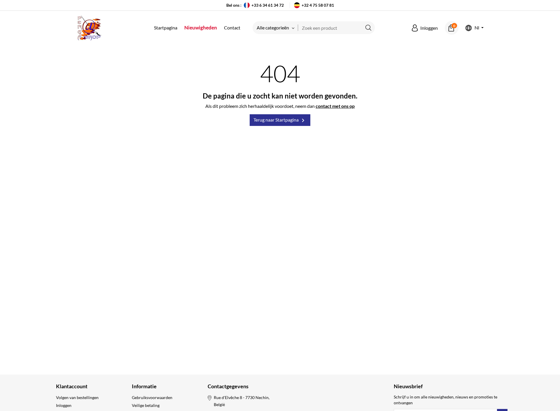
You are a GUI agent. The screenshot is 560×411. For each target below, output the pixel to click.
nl (477, 28)
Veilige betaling (146, 405)
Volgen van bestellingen (77, 397)
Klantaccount (72, 386)
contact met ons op (335, 106)
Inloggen (63, 405)
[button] (425, 28)
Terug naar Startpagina (280, 120)
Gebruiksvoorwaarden (152, 397)
